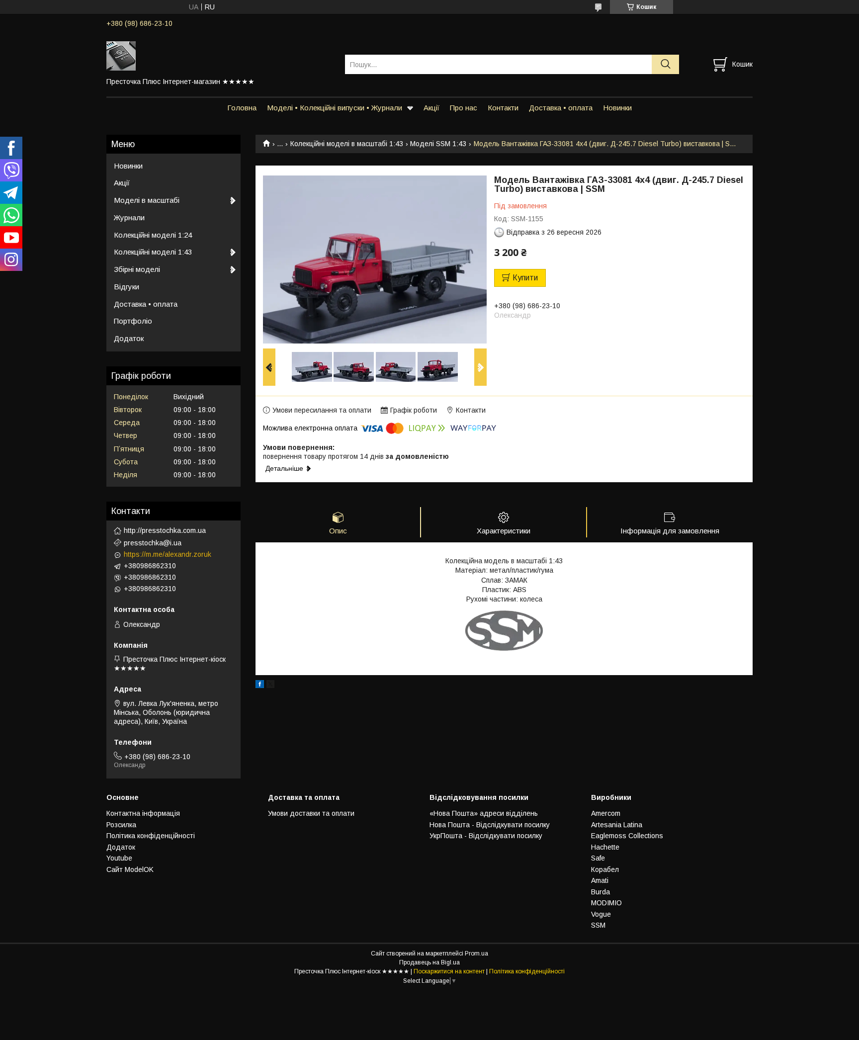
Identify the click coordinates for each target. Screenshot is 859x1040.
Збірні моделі (137, 269)
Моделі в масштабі (146, 200)
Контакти (503, 107)
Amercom (605, 813)
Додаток (129, 338)
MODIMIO (606, 903)
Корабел (605, 869)
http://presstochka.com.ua (165, 530)
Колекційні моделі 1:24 (153, 235)
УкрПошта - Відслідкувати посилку (486, 836)
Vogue (601, 914)
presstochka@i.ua (152, 543)
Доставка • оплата (561, 107)
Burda (600, 892)
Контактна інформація (143, 813)
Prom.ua (476, 953)
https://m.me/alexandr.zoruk (167, 554)
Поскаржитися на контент (449, 971)
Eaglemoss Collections (627, 836)
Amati (599, 880)
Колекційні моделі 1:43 (153, 252)
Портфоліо (133, 321)
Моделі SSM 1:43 (438, 144)
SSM (598, 925)
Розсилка (121, 825)
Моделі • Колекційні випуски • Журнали (334, 107)
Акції (431, 107)
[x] (270, 686)
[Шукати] (665, 64)
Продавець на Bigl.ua (429, 962)
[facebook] (260, 686)
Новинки (617, 107)
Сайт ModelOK (130, 869)
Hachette (605, 847)
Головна (242, 107)
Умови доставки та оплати (311, 813)
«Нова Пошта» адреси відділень (484, 813)
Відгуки (126, 286)
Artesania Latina (616, 825)
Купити (525, 277)
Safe (598, 858)
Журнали (129, 217)
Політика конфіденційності (150, 836)
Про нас (463, 107)
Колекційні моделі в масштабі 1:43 (346, 144)
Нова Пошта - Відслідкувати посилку (490, 825)
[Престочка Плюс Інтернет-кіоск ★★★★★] (219, 55)
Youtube (119, 858)
